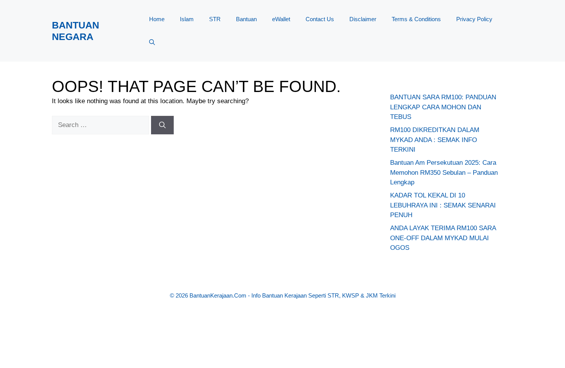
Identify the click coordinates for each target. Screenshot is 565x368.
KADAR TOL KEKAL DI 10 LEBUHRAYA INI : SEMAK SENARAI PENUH (443, 205)
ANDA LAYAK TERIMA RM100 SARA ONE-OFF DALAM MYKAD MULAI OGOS (443, 237)
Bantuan (246, 19)
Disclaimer (362, 19)
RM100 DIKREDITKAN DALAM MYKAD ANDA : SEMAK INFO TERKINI (434, 139)
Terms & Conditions (416, 19)
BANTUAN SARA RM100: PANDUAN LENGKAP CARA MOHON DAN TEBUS (443, 107)
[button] (152, 42)
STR (215, 19)
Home (157, 19)
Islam (187, 19)
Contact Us (320, 19)
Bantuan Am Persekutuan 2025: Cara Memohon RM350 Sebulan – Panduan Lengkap (444, 172)
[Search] (162, 125)
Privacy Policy (474, 19)
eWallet (281, 19)
